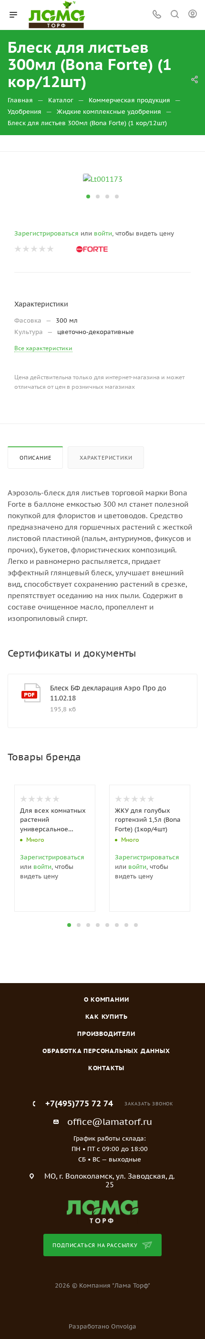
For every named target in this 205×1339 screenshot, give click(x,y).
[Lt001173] (103, 178)
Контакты (106, 1068)
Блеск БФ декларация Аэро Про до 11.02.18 (108, 693)
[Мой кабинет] (192, 15)
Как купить (106, 1017)
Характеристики (106, 457)
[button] (88, 196)
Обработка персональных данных (106, 1051)
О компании (106, 999)
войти (103, 233)
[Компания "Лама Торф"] (102, 1211)
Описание (35, 457)
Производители (106, 1034)
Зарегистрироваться (46, 233)
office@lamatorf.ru (109, 1121)
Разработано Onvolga (102, 1326)
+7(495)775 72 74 (79, 1104)
